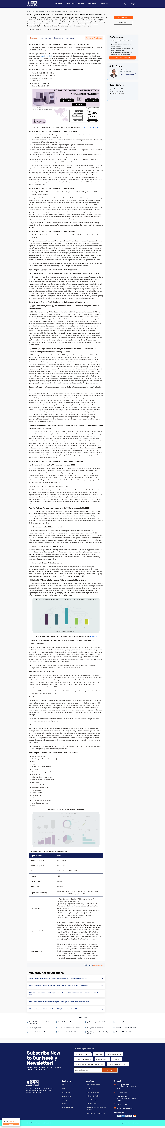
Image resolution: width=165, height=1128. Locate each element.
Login (133, 4)
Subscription (66, 1100)
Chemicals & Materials (114, 1054)
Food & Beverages (102, 1059)
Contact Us (104, 3)
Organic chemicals (46, 56)
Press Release (66, 1092)
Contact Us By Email (118, 93)
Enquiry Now (93, 636)
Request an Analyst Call (123, 58)
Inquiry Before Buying (127, 74)
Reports (34, 11)
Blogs (63, 1088)
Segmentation (58, 38)
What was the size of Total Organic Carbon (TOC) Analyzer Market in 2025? (53, 1009)
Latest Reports (66, 1096)
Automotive (98, 1054)
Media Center (91, 3)
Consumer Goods (91, 1104)
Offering (81, 3)
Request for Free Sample (94, 38)
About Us (65, 1085)
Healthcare (116, 1059)
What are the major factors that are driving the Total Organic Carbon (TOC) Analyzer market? (59, 1002)
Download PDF (124, 17)
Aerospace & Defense (83, 1054)
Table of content (46, 38)
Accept (11, 1124)
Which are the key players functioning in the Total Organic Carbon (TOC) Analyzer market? (58, 985)
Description (34, 38)
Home (28, 11)
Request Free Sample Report (90, 127)
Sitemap (64, 1104)
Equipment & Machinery (46, 11)
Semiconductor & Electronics (117, 1064)
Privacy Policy (122, 1123)
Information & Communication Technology (90, 1064)
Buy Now (124, 23)
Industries (58, 3)
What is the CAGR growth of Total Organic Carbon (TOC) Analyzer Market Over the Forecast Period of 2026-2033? (64, 993)
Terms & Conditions (133, 1123)
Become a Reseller (67, 1107)
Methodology (70, 38)
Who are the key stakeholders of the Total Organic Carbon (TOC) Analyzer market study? (58, 978)
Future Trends (70, 3)
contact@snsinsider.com (125, 1108)
